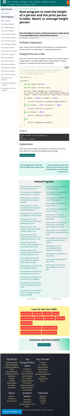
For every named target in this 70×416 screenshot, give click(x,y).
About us (12, 396)
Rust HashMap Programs (9, 44)
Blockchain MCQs (12, 365)
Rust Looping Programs (8, 34)
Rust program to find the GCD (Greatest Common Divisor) (31, 272)
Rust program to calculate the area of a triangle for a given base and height (31, 292)
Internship (27, 400)
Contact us (11, 399)
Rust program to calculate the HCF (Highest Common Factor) (31, 214)
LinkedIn (43, 401)
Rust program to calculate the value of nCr (56, 255)
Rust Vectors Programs (8, 64)
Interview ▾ (53, 2)
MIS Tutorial (43, 372)
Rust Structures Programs (9, 51)
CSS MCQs (39, 318)
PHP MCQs (60, 318)
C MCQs (56, 314)
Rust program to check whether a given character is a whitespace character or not (31, 237)
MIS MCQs (11, 376)
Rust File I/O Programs (8, 71)
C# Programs (27, 383)
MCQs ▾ (18, 4)
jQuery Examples (27, 388)
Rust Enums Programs (8, 54)
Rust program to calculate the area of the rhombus (56, 193)
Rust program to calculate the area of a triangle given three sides (31, 285)
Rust (26, 9)
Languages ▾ (24, 2)
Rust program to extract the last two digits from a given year (55, 267)
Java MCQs (37, 314)
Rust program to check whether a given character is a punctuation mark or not (31, 244)
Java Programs (27, 376)
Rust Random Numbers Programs (8, 84)
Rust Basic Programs (7, 24)
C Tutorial (42, 363)
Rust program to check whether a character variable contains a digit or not (30, 229)
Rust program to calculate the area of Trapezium (56, 188)
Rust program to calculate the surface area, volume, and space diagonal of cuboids (56, 224)
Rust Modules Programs (8, 68)
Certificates (27, 402)
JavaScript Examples (27, 385)
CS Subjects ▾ (26, 4)
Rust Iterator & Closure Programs (8, 89)
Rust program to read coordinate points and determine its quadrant (54, 248)
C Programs (27, 369)
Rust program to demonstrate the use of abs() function (31, 188)
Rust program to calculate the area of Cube (56, 204)
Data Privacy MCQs (50, 328)
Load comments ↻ (44, 345)
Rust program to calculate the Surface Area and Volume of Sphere (56, 240)
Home (8, 2)
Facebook (42, 399)
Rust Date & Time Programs (6, 79)
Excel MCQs (12, 388)
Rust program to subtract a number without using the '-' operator (30, 200)
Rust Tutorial (5, 13)
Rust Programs (5, 21)
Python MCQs (26, 314)
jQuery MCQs (49, 318)
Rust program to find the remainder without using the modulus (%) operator (30, 208)
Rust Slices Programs (7, 57)
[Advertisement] (41, 27)
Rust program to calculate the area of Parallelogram (56, 199)
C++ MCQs (47, 314)
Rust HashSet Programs (8, 41)
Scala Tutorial (42, 379)
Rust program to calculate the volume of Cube (56, 210)
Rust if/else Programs (7, 27)
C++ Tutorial (43, 365)
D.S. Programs (27, 378)
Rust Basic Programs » (27, 155)
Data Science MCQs (49, 333)
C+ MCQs (12, 381)
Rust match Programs (8, 31)
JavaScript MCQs (27, 318)
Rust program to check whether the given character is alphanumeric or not (31, 221)
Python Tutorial (42, 367)
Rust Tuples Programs (8, 61)
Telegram (43, 396)
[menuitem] (9, 1)
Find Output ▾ (11, 4)
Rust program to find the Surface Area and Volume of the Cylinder (55, 217)
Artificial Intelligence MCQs (31, 328)
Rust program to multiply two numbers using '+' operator (31, 193)
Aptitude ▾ (45, 2)
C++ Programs (27, 371)
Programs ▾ (37, 2)
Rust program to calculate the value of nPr (56, 260)
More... (42, 381)
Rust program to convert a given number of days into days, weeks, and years (30, 260)
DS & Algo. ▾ (15, 2)
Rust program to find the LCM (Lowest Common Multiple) (31, 278)
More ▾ (33, 4)
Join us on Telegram (10, 412)
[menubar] (36, 3)
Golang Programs (27, 381)
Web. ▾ (31, 2)
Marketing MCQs (12, 363)
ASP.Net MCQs (26, 323)
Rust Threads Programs (8, 74)
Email (43, 403)
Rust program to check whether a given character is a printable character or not (31, 252)
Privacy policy (11, 401)
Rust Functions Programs (9, 37)
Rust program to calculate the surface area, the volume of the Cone (57, 232)
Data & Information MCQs (30, 333)
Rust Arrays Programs (8, 47)
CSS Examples (27, 390)
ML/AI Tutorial (43, 369)
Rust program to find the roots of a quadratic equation (31, 267)
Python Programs (27, 374)
